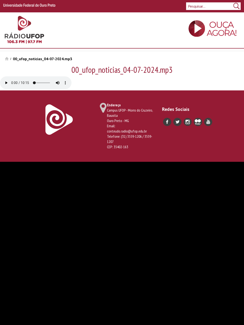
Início (7, 59)
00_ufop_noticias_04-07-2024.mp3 (42, 58)
